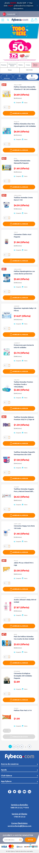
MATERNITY (17, 343)
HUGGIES (16, 487)
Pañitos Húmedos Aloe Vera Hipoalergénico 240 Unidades (25, 125)
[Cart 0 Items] (36, 19)
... (25, 746)
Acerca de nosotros (10, 764)
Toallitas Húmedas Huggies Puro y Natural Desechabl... (24, 490)
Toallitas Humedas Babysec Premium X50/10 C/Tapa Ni (24, 418)
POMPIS (16, 708)
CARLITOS (16, 380)
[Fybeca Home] (20, 20)
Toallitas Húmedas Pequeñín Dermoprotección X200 (24, 453)
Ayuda (4, 769)
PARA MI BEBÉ (17, 85)
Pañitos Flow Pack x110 (23, 710)
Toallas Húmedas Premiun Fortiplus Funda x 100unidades (23, 384)
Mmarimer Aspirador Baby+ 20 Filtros (25, 309)
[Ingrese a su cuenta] (32, 20)
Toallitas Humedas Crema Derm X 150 (23, 198)
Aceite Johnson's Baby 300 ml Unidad (25, 601)
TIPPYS (16, 232)
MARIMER (16, 306)
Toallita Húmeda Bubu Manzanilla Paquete (22, 162)
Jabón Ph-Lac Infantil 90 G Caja (23, 564)
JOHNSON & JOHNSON (20, 597)
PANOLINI (16, 121)
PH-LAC (16, 560)
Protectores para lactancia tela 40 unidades (24, 346)
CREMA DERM (17, 195)
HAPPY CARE (17, 524)
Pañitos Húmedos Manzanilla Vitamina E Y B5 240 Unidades (25, 88)
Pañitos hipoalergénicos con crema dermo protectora (24, 272)
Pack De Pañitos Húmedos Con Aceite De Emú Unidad (24, 637)
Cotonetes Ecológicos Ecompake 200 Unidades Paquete (23, 675)
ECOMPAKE (17, 671)
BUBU (15, 158)
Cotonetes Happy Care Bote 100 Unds (24, 527)
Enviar (30, 840)
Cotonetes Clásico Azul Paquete (22, 235)
